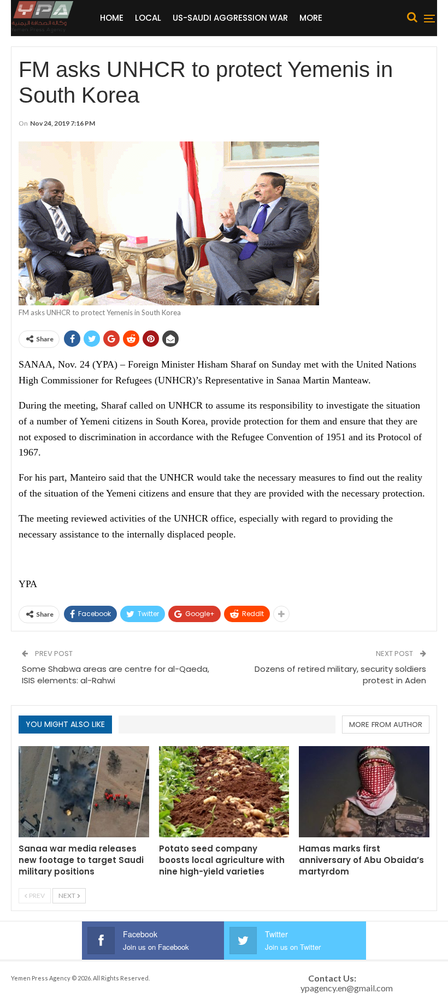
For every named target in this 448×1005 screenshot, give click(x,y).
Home (111, 17)
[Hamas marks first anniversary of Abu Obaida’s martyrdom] (364, 791)
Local (148, 17)
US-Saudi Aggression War (230, 17)
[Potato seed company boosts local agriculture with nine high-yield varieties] (224, 791)
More (310, 17)
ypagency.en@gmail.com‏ (346, 988)
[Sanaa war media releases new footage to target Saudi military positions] (84, 791)
